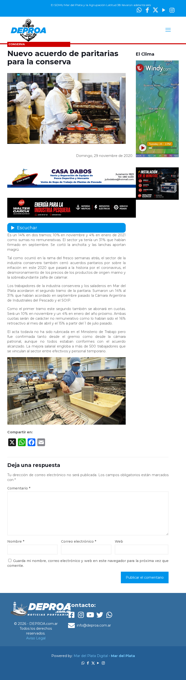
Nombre (15, 541)
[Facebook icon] (88, 663)
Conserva (16, 44)
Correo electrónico (78, 541)
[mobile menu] (168, 30)
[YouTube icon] (164, 10)
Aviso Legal (36, 638)
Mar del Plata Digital (91, 656)
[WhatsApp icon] (83, 663)
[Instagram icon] (172, 10)
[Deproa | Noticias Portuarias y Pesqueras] (28, 30)
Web (119, 541)
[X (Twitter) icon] (155, 10)
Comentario (18, 488)
